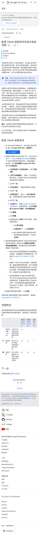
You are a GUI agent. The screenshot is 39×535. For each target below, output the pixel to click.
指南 (22, 29)
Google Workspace (12, 29)
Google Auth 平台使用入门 (11, 297)
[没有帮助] (19, 33)
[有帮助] (16, 33)
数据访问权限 (25, 159)
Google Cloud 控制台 (8, 467)
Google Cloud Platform (9, 511)
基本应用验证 (23, 323)
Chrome (4, 505)
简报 (3, 482)
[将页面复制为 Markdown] (15, 45)
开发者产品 (5, 443)
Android (4, 501)
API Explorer (5, 471)
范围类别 (16, 288)
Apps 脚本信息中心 (8, 464)
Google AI (5, 514)
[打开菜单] (3, 2)
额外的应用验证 (29, 323)
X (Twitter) (5, 486)
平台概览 (4, 440)
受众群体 (15, 159)
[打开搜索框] (31, 2)
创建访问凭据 (14, 374)
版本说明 (4, 446)
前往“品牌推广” (13, 152)
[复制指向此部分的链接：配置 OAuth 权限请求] (26, 140)
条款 (3, 525)
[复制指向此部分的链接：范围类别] (13, 305)
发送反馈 (7, 37)
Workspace (23, 2)
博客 (3, 479)
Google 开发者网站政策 (23, 398)
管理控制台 (5, 461)
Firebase (4, 508)
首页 (4, 8)
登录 (35, 2)
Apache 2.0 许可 (28, 396)
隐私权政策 (9, 525)
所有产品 (4, 517)
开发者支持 (5, 449)
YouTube (4, 489)
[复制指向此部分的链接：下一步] (11, 368)
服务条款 (4, 452)
